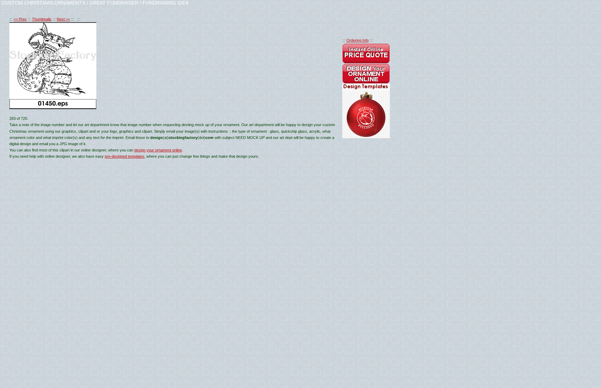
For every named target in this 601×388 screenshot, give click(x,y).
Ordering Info (357, 40)
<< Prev (20, 19)
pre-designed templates (124, 156)
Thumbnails (41, 19)
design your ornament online (158, 150)
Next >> (63, 19)
